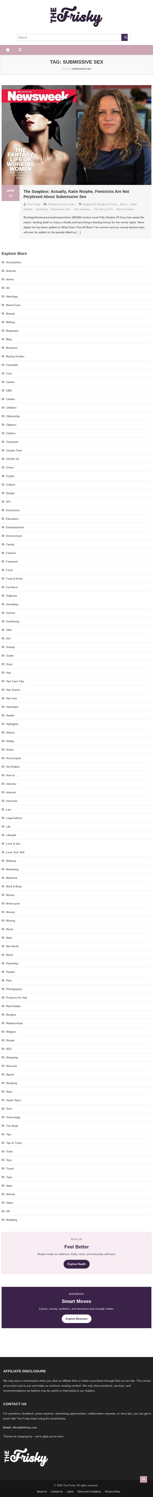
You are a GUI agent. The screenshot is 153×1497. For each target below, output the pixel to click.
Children (11, 407)
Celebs (10, 399)
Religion (11, 1031)
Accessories (13, 262)
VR (8, 1211)
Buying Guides (15, 356)
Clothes (11, 433)
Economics (13, 510)
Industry (11, 783)
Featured (12, 561)
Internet (11, 792)
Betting (10, 322)
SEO (9, 1048)
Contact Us (57, 1491)
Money (10, 895)
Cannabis (12, 364)
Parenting (12, 963)
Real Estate (13, 1006)
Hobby (10, 741)
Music (9, 929)
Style (9, 1091)
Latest (70, 1491)
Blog (9, 339)
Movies (10, 912)
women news (125, 209)
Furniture (12, 587)
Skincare (11, 1066)
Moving (10, 920)
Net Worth (12, 946)
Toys (9, 1160)
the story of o (103, 209)
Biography (12, 330)
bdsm (123, 204)
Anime (10, 279)
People (10, 971)
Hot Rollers (13, 766)
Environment (14, 535)
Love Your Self (15, 852)
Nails (9, 937)
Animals (11, 270)
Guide (10, 655)
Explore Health (77, 1264)
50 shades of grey (105, 204)
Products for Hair (16, 997)
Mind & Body (14, 886)
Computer (12, 441)
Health (10, 715)
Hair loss (11, 698)
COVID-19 (12, 458)
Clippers (11, 424)
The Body (12, 1125)
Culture (10, 484)
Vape (9, 1185)
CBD (9, 390)
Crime (10, 467)
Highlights (12, 724)
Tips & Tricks (14, 1142)
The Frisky (33, 204)
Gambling (12, 604)
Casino (10, 382)
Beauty (10, 313)
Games (10, 612)
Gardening (12, 621)
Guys (9, 664)
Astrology (12, 296)
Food (9, 570)
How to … (12, 775)
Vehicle (10, 1194)
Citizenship (13, 416)
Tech (9, 1108)
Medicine (11, 877)
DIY (8, 501)
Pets (9, 980)
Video (9, 1202)
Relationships (14, 1023)
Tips (8, 1134)
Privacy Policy (112, 1491)
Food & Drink (14, 578)
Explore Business (76, 1318)
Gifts (9, 629)
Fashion (11, 553)
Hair (8, 672)
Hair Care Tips (15, 681)
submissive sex (61, 209)
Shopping (12, 1057)
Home (10, 749)
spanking (41, 209)
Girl (8, 638)
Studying (11, 1083)
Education (12, 518)
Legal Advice (14, 818)
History (10, 732)
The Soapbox (82, 209)
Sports (10, 1074)
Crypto (10, 476)
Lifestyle (11, 835)
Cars (9, 373)
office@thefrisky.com (24, 1427)
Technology (13, 1117)
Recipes (11, 1014)
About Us (42, 1491)
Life (8, 826)
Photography (14, 989)
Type (9, 1177)
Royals (10, 1040)
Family (10, 544)
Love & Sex (67, 204)
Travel (10, 1168)
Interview (11, 800)
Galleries (11, 595)
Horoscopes (13, 758)
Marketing (12, 869)
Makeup (11, 860)
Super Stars (13, 1100)
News (9, 954)
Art (8, 287)
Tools (9, 1151)
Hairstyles (12, 706)
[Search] (124, 37)
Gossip (10, 647)
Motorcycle (13, 903)
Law (8, 809)
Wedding (11, 1219)
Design (10, 493)
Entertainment (15, 527)
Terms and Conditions (89, 1491)
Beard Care (13, 305)
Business (11, 347)
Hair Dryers (13, 689)
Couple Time (14, 450)
